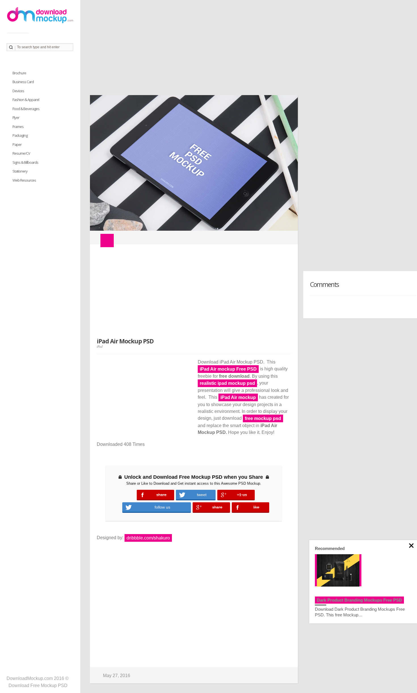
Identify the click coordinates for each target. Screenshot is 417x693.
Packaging (20, 135)
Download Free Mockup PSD (38, 685)
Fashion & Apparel (25, 99)
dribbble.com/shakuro (148, 538)
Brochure (19, 72)
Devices (18, 90)
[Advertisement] (248, 49)
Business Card (23, 81)
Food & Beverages (25, 108)
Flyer (15, 117)
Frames (18, 126)
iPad (100, 346)
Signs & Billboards (25, 162)
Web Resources (24, 180)
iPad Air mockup (238, 397)
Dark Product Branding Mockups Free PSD (359, 600)
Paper (17, 144)
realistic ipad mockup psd (227, 383)
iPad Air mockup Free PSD (228, 369)
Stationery (20, 171)
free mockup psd (263, 418)
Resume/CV (21, 153)
